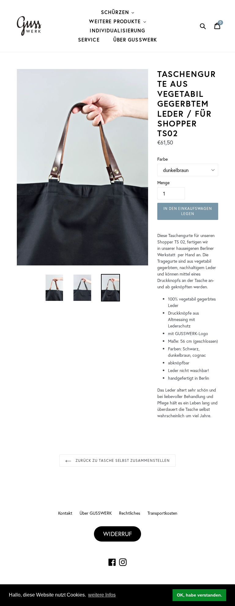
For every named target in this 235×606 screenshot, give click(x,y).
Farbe (162, 159)
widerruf (117, 534)
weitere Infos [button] (102, 594)
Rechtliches (129, 513)
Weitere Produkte (116, 21)
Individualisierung (117, 30)
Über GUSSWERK (135, 39)
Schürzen (116, 12)
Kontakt (65, 513)
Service (89, 39)
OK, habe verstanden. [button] (199, 595)
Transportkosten (162, 513)
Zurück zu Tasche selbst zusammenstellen (122, 460)
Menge (163, 182)
